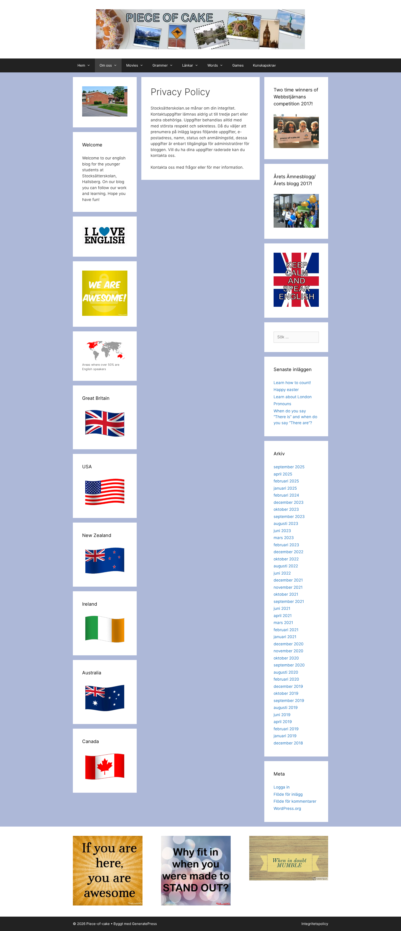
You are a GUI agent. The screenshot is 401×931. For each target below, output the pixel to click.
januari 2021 (285, 636)
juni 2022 (282, 573)
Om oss (106, 65)
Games (238, 65)
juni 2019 (282, 714)
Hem (81, 65)
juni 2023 (282, 530)
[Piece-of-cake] (200, 29)
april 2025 (283, 474)
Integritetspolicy (314, 923)
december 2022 (288, 552)
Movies (132, 65)
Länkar (187, 65)
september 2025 (289, 467)
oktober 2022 (286, 559)
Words (212, 65)
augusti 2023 (286, 523)
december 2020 (289, 644)
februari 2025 (286, 481)
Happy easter (286, 389)
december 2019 (288, 686)
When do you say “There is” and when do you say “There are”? (295, 417)
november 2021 (288, 587)
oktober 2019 (286, 693)
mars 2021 (283, 622)
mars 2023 (284, 537)
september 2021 (289, 601)
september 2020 (289, 665)
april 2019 (283, 721)
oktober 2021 (286, 594)
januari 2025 (285, 488)
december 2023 (289, 502)
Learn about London (293, 396)
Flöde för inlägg (288, 794)
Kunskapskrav (264, 65)
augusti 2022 (286, 566)
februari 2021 (286, 629)
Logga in (282, 787)
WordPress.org (287, 808)
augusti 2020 (286, 672)
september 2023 (289, 516)
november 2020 (288, 651)
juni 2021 (282, 608)
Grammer (160, 65)
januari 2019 (285, 736)
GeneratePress (144, 923)
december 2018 (288, 743)
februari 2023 (286, 545)
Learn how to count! (292, 382)
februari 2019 (286, 729)
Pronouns (282, 403)
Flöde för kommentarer (295, 801)
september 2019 (289, 700)
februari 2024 (286, 495)
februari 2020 (286, 679)
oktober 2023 (286, 509)
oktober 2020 (286, 658)
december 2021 (288, 580)
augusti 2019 (286, 707)
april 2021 (283, 615)
